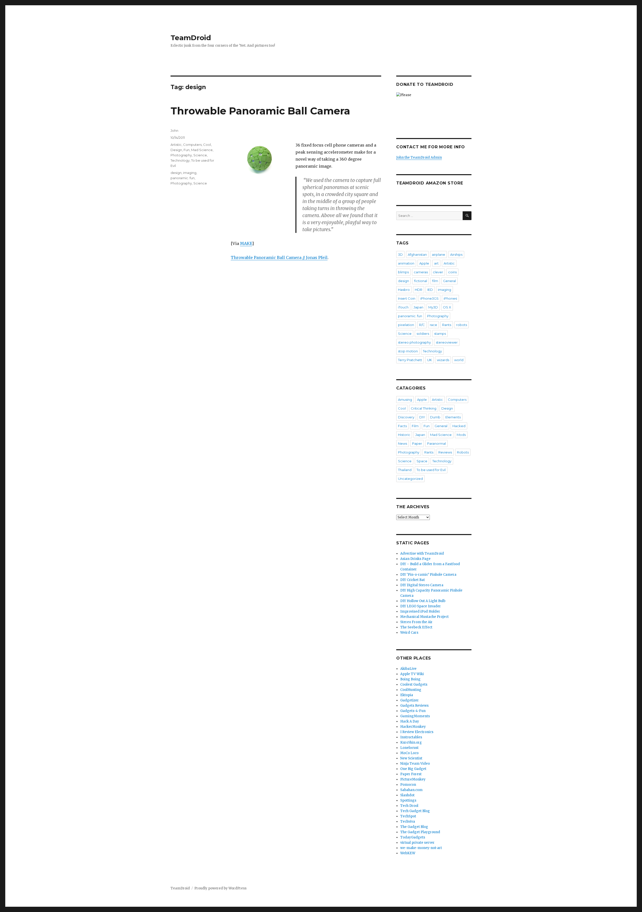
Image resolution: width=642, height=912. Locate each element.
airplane (438, 254)
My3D (433, 307)
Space (422, 461)
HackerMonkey (413, 727)
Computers (192, 145)
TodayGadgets (412, 837)
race (433, 325)
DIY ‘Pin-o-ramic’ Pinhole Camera (428, 574)
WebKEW (407, 853)
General (449, 281)
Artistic (176, 145)
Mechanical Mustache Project (424, 617)
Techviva (407, 821)
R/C (422, 325)
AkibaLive (408, 669)
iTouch (403, 307)
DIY (422, 417)
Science (200, 155)
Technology (180, 160)
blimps (403, 272)
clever (438, 272)
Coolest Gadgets (413, 684)
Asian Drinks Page (415, 559)
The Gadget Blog (414, 827)
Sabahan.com (411, 790)
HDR (418, 290)
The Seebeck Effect (416, 627)
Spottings (408, 800)
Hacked (458, 426)
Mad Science (202, 150)
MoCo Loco (409, 753)
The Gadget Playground (420, 832)
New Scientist (411, 758)
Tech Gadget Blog (415, 811)
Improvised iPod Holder (420, 611)
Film (415, 426)
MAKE (246, 243)
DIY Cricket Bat (412, 580)
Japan (418, 307)
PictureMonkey (413, 779)
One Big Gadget (413, 769)
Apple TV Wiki (412, 674)
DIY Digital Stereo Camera (421, 585)
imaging (189, 173)
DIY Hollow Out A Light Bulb (422, 601)
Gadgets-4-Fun (413, 711)
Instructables (411, 737)
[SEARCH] (467, 215)
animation (406, 263)
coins (452, 272)
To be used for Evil (431, 470)
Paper (417, 443)
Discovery (406, 417)
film (435, 281)
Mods (461, 435)
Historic (404, 435)
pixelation (406, 325)
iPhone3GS (429, 298)
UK (429, 360)
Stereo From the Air (416, 622)
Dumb (435, 417)
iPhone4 (450, 298)
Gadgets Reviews (414, 705)
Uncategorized (410, 479)
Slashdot (407, 795)
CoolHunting (410, 690)
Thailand (405, 470)
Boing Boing (410, 679)
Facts (402, 426)
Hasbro (404, 290)
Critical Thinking (423, 408)
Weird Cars (409, 632)
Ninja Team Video (415, 763)
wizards (443, 360)
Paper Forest (411, 774)
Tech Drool (409, 806)
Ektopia (406, 695)
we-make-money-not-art (421, 848)
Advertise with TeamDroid (422, 553)
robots (461, 325)
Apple (424, 263)
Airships (456, 254)
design (176, 173)
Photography (181, 155)
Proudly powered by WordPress (220, 888)
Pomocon (408, 785)
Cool (207, 145)
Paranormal (436, 443)
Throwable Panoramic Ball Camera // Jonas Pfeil (279, 257)
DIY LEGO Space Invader (420, 606)
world (458, 360)
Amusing (405, 400)
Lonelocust (409, 748)
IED (430, 290)
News (402, 443)
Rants (446, 325)
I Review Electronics (416, 732)
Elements (453, 417)
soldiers (423, 334)
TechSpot (408, 816)
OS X (447, 307)
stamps (440, 334)
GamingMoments (415, 716)
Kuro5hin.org (411, 742)
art (436, 263)
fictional (420, 281)
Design (176, 150)
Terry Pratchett (410, 360)
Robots (463, 452)
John (174, 130)
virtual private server (417, 842)
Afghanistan (417, 254)
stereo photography (414, 342)
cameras (421, 272)
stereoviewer (447, 342)
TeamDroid (191, 37)
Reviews (445, 452)
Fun (187, 150)
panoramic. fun (183, 178)
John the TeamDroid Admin (419, 157)
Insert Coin (406, 298)
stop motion (408, 351)
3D (400, 254)
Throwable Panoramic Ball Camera (260, 111)
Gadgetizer (409, 700)
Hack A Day (409, 721)
